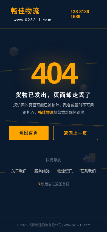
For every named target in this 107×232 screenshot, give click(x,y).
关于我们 (19, 171)
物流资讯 (65, 171)
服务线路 (42, 171)
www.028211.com (77, 225)
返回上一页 (75, 133)
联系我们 (88, 171)
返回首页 (28, 132)
